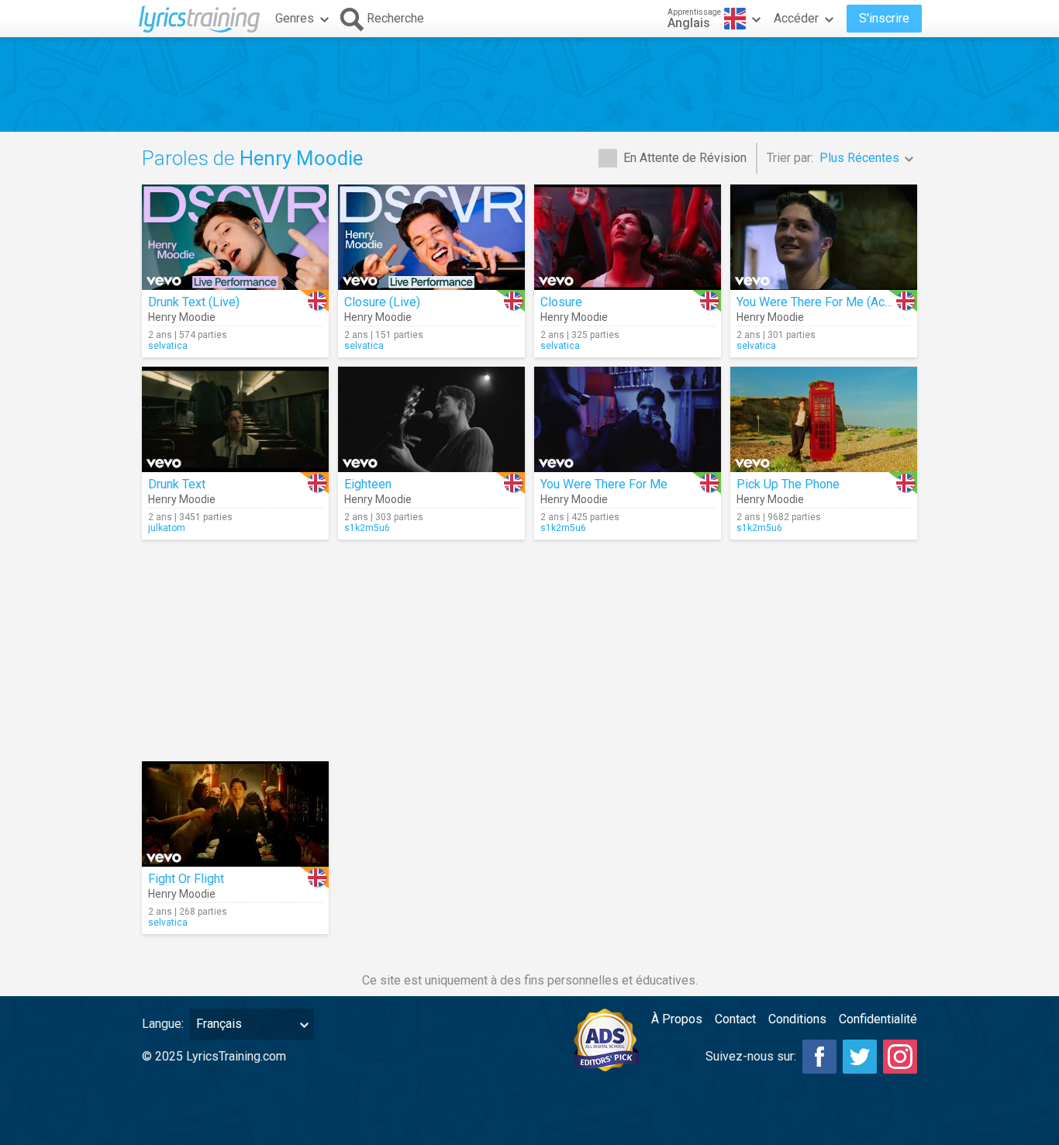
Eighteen (368, 484)
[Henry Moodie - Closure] (627, 237)
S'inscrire (884, 18)
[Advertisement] (529, 84)
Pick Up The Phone (788, 484)
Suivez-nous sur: (750, 1056)
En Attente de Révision (685, 157)
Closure (561, 302)
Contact (735, 1019)
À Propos (676, 1019)
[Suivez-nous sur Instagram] (900, 1057)
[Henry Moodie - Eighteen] (431, 419)
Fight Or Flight (186, 878)
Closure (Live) (382, 302)
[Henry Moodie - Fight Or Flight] (235, 814)
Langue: (163, 1023)
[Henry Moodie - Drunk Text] (235, 419)
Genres (294, 18)
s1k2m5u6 (367, 527)
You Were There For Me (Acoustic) (829, 302)
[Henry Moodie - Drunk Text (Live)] (235, 237)
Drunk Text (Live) (194, 302)
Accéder (796, 18)
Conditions (797, 1019)
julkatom (166, 527)
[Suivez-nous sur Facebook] (819, 1057)
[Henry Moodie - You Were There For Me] (627, 419)
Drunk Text (176, 484)
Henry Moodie (182, 317)
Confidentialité (878, 1019)
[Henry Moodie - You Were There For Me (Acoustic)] (823, 237)
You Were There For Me (603, 484)
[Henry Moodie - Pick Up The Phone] (823, 419)
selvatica (168, 345)
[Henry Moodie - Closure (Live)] (431, 237)
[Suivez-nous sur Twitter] (860, 1057)
